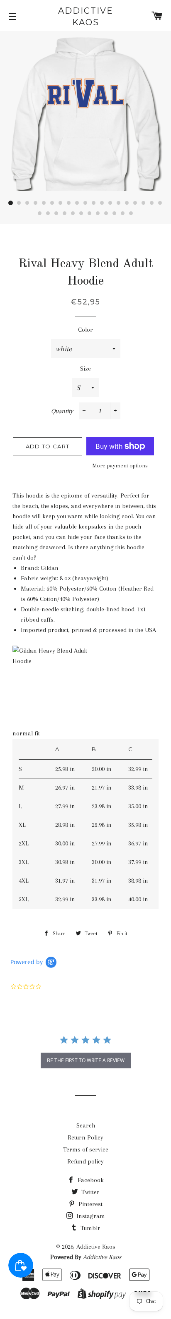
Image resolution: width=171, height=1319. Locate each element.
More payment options (120, 465)
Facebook (90, 1180)
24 (73, 213)
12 (102, 203)
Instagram (90, 1216)
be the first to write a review (86, 1060)
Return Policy (85, 1137)
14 (119, 203)
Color (85, 329)
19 (160, 203)
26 (90, 213)
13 (110, 203)
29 (114, 213)
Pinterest (90, 1204)
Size (85, 368)
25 (81, 213)
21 (48, 213)
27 (98, 213)
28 (106, 213)
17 (143, 203)
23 (65, 213)
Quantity (62, 411)
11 (94, 203)
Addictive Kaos (85, 16)
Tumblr (89, 1228)
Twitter (90, 1192)
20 (40, 213)
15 (127, 203)
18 (152, 203)
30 (123, 213)
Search (85, 1125)
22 (56, 213)
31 (131, 213)
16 (135, 203)
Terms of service (85, 1149)
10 (85, 203)
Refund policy (85, 1161)
